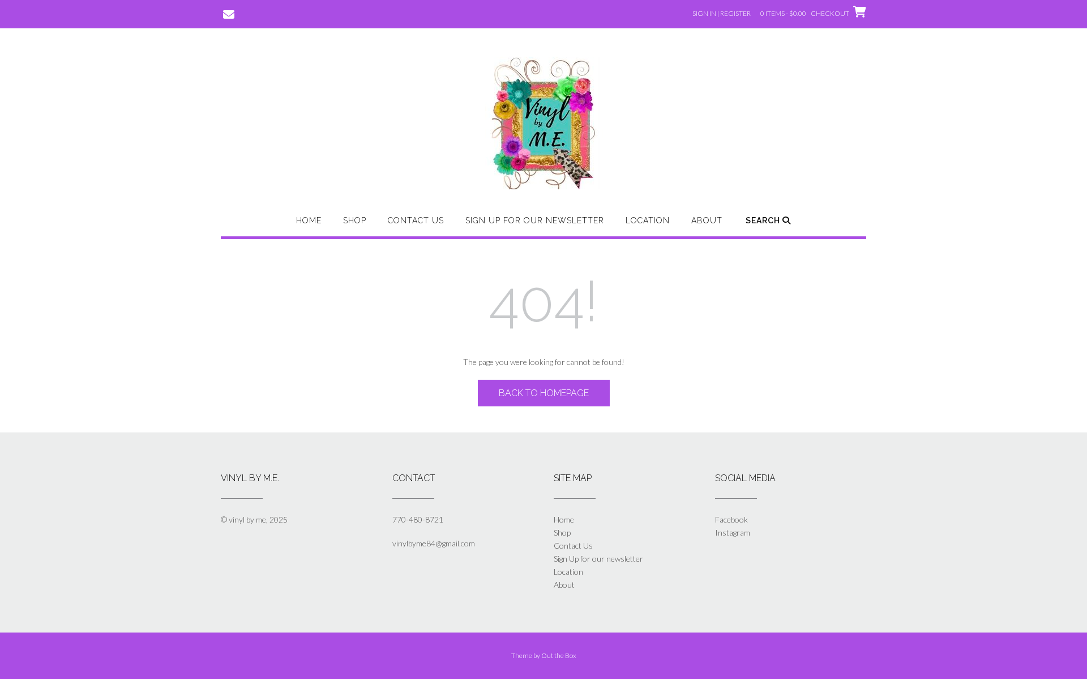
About (706, 220)
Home (309, 220)
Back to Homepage (544, 393)
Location (648, 220)
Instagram (732, 532)
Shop (354, 220)
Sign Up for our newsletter (534, 220)
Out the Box (558, 655)
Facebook (731, 519)
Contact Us (416, 220)
